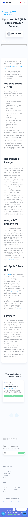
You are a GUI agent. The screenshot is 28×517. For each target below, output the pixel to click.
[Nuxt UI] (8, 3)
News (4, 477)
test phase (11, 259)
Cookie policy (7, 471)
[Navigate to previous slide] (11, 415)
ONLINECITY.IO (12, 514)
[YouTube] (21, 502)
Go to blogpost (13, 396)
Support (5, 487)
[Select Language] (21, 2)
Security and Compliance (6, 474)
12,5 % (9, 274)
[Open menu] (24, 2)
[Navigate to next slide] (17, 415)
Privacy (5, 491)
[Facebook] (6, 502)
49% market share (15, 292)
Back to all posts (6, 41)
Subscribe (21, 452)
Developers (17, 487)
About (4, 489)
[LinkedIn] (14, 502)
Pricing (16, 489)
